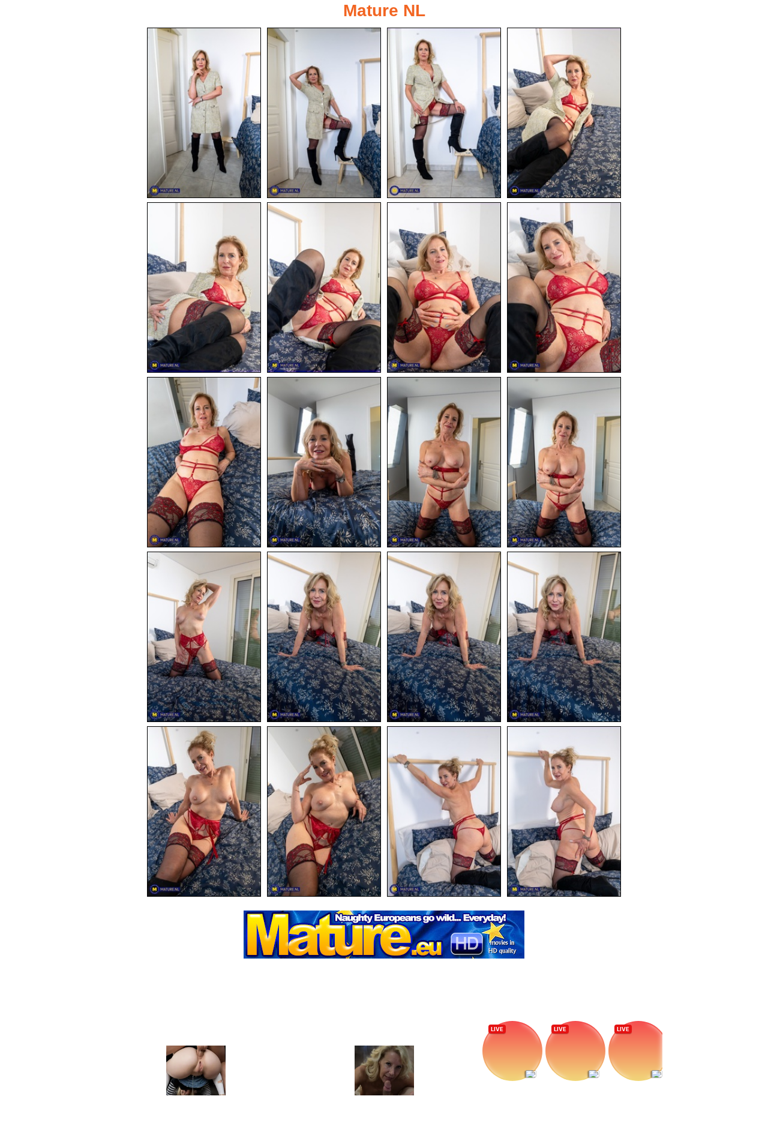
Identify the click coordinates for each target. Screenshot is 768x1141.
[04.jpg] (564, 113)
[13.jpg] (204, 637)
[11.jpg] (444, 462)
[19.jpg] (444, 811)
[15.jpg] (444, 637)
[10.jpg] (324, 462)
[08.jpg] (564, 287)
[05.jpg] (204, 287)
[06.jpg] (324, 287)
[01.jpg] (204, 113)
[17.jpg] (204, 811)
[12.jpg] (564, 462)
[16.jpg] (564, 637)
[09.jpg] (204, 462)
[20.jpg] (564, 811)
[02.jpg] (324, 113)
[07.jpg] (444, 287)
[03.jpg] (444, 113)
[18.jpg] (324, 811)
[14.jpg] (324, 637)
